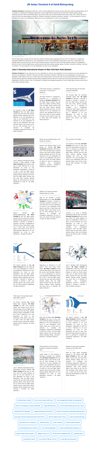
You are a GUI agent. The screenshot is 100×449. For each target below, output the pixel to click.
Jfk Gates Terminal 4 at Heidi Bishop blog (50, 4)
